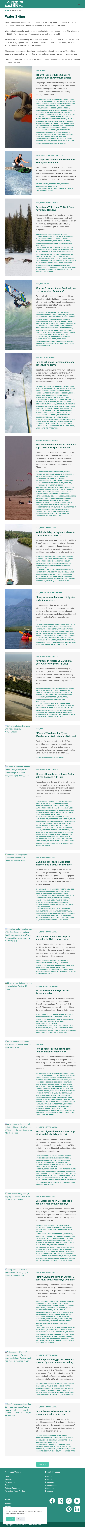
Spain (43, 269)
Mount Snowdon (48, 834)
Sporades (50, 1258)
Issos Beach (64, 1243)
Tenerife (52, 1341)
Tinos (48, 1260)
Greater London (48, 911)
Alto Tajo (39, 703)
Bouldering (70, 101)
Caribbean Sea (56, 969)
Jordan (56, 256)
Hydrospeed (40, 114)
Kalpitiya (44, 576)
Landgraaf (59, 498)
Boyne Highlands (50, 1169)
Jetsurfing (43, 117)
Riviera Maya (47, 974)
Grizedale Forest (48, 828)
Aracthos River (50, 1236)
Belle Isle (39, 1169)
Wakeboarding (56, 141)
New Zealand (54, 261)
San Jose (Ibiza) (46, 1032)
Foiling (66, 108)
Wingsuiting (62, 143)
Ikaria (45, 1243)
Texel (58, 507)
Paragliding (58, 123)
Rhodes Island (55, 1256)
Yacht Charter (48, 428)
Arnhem (48, 489)
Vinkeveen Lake (63, 511)
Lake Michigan (46, 1175)
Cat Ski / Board (41, 317)
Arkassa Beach (63, 1236)
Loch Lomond (59, 832)
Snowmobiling (50, 136)
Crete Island (51, 1238)
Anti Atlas (51, 247)
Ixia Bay (72, 1243)
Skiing (67, 132)
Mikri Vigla (63, 1251)
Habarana (40, 574)
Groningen (59, 496)
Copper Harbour (46, 1171)
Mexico (53, 971)
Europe (38, 188)
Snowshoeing (61, 136)
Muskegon (68, 1178)
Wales (70, 843)
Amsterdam (40, 489)
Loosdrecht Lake (42, 500)
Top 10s (42, 70)
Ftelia (51, 1240)
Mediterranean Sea (55, 710)
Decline (20, 1519)
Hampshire (40, 1336)
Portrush (48, 839)
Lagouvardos (55, 1247)
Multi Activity (59, 121)
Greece (69, 1240)
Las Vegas (59, 911)
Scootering (51, 130)
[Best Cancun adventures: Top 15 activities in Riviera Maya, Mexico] (18, 953)
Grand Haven (65, 1171)
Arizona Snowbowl (49, 1444)
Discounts (49, 1491)
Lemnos (44, 1249)
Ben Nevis (39, 817)
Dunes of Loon (65, 492)
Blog (37, 70)
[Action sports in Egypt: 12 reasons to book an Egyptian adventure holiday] (18, 1375)
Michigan (48, 1178)
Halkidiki (39, 1243)
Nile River (50, 1395)
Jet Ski (38, 184)
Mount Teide (69, 1338)
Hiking (42, 112)
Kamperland (49, 498)
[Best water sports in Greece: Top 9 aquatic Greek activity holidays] (18, 1228)
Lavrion (64, 1247)
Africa (38, 247)
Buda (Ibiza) (53, 1026)
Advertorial (40, 155)
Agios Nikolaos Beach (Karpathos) (59, 1234)
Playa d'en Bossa (57, 1030)
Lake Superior (58, 1175)
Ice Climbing (50, 114)
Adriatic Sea (40, 1327)
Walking (66, 141)
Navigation (69, 121)
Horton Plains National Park (55, 574)
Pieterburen (45, 505)
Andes (43, 247)
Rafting (39, 128)
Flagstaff (39, 1446)
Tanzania (49, 269)
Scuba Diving (62, 130)
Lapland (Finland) (51, 258)
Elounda (39, 1240)
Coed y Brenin (64, 819)
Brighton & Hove (42, 819)
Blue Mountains (45, 909)
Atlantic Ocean (41, 250)
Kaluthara (53, 576)
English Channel (54, 1334)
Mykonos (71, 1251)
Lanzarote (40, 258)
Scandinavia (57, 265)
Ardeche (63, 1327)
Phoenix (72, 1449)
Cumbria (64, 252)
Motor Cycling (60, 119)
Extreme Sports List (12, 1488)
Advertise (9, 1504)
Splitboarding (41, 139)
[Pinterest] (69, 1509)
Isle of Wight (47, 830)
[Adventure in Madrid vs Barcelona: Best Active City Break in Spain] (18, 686)
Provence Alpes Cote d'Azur (53, 917)
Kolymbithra (40, 1247)
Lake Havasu (60, 1446)
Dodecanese (61, 1238)
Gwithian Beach (62, 828)
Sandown (60, 839)
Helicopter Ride (42, 397)
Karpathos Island (42, 1245)
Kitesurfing (66, 117)
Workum (65, 513)
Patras (59, 1254)
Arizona (39, 1444)
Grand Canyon (49, 1446)
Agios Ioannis (41, 1234)
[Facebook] (52, 1501)
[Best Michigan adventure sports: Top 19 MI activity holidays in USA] (18, 1156)
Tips (41, 284)
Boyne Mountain (64, 1169)
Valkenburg (58, 509)
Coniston (42, 821)
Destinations (10, 1482)
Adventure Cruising (54, 99)
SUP (48, 139)
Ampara (49, 570)
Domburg (62, 489)
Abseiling (42, 99)
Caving (47, 106)
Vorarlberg (49, 1343)
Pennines (42, 836)
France (45, 188)
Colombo (61, 572)
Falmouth (63, 823)
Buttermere (53, 819)
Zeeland (48, 516)
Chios (38, 1238)
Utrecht (72, 507)
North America (65, 261)
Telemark (61, 139)
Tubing (38, 141)
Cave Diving (52, 961)
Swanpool (51, 843)
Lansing (67, 1175)
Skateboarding (49, 132)
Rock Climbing (55, 128)
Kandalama (62, 576)
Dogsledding (52, 108)
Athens (72, 1236)
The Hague (65, 507)
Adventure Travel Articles (15, 1491)
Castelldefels (65, 703)
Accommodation (51, 1485)
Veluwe (66, 509)
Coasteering (55, 106)
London (38, 834)
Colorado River (64, 1444)
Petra (61, 263)
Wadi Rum (50, 271)
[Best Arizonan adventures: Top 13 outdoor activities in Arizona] (18, 1429)
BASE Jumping (45, 101)
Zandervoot (40, 516)
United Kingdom (66, 269)
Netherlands (64, 500)
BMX (51, 101)
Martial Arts (41, 119)
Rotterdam (54, 505)
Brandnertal (41, 1332)
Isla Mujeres (68, 969)
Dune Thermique (53, 492)
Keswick (55, 830)
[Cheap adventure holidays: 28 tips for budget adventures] (18, 619)
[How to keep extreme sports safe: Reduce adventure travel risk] (18, 1080)
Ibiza (50, 1028)
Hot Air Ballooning (62, 112)
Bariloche (65, 250)
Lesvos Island (53, 1249)
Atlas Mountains (54, 250)
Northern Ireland (62, 834)
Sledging (47, 134)
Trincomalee (40, 581)
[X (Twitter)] (60, 1501)
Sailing (71, 128)
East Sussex (40, 823)
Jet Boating (67, 114)
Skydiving (39, 134)
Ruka (38, 265)
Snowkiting (40, 136)
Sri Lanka (71, 578)
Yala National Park (61, 581)
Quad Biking (69, 125)
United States (41, 271)
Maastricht (54, 500)
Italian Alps (63, 1336)
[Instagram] (69, 1501)
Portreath (40, 839)
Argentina (65, 247)
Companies (49, 1488)
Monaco (66, 913)
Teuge (53, 507)
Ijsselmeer (40, 498)
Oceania (44, 263)
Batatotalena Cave (43, 572)
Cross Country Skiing (60, 1080)
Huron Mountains (57, 1173)
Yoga (56, 428)
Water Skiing (52, 186)
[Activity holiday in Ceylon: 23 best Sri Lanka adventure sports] (18, 554)
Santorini (65, 1256)
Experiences (50, 1482)
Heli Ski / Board (60, 110)
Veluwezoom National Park (46, 511)
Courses (48, 1479)
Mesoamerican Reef (43, 971)
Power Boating (58, 125)
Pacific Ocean (53, 263)
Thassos (71, 1258)
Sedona (46, 1451)
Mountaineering (47, 121)
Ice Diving (59, 114)
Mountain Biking (53, 328)
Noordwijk (40, 502)
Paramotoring (69, 123)
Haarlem (66, 496)
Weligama (49, 581)
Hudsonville (45, 1173)
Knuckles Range (46, 578)
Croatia (62, 1332)
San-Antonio (58, 1032)
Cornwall (50, 821)
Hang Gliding (49, 110)
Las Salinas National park (63, 1028)
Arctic (57, 247)
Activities (8, 1479)
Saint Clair (62, 1182)
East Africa (40, 254)
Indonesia (44, 256)
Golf (43, 395)
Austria (43, 1330)
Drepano (70, 1238)
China (54, 909)
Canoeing (59, 103)
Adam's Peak (40, 570)
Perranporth (65, 836)
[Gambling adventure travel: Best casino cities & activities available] (18, 888)
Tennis (52, 424)
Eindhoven (40, 494)
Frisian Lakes (64, 494)
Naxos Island (41, 1254)
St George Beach (60, 1258)
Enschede (48, 494)
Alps (47, 1327)
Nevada (44, 915)
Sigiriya (64, 578)
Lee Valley (49, 832)
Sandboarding (41, 130)
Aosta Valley (55, 1327)
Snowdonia (58, 841)
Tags (7, 1485)
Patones (60, 712)
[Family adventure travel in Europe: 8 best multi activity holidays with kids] (18, 1308)
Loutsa (61, 1249)
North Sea (48, 502)
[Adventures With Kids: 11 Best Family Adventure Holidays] (18, 237)
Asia (71, 247)
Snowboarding (67, 134)
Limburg (67, 498)
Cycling (44, 108)
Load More (42, 1464)
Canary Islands (55, 252)
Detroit (57, 1171)
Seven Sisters (41, 841)
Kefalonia (54, 1245)
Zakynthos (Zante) (65, 1260)
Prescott (39, 1451)
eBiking (61, 108)
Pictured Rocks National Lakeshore (62, 1180)
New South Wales (53, 915)
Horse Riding (50, 112)
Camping (51, 103)
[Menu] (79, 4)
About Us (8, 1507)
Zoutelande (57, 516)
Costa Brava (69, 706)
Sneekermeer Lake (43, 507)
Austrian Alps (52, 1330)
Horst (73, 496)
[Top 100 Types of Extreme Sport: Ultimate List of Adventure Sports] (18, 107)
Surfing (53, 139)
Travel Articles (56, 155)
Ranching (45, 128)
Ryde (54, 839)
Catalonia (39, 706)
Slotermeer (64, 505)
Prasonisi (45, 1256)
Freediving (40, 110)
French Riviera (54, 188)
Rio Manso (68, 263)
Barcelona (55, 703)
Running (65, 128)
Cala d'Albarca (65, 1026)
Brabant (55, 489)
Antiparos (39, 1236)
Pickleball (40, 410)
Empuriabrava (41, 708)
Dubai (71, 252)
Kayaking (57, 117)
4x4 (37, 99)
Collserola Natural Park (54, 706)
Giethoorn (40, 496)
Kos (47, 1247)
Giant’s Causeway (48, 825)
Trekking (68, 139)
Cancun (39, 969)
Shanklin (50, 841)
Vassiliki (54, 1260)
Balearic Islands (42, 1026)
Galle (71, 572)
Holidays (48, 1476)
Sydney (41, 920)
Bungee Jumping (42, 103)
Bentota (54, 572)
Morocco (44, 261)
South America (52, 267)
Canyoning (67, 103)
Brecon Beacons (62, 817)
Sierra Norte (53, 717)
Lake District (64, 256)
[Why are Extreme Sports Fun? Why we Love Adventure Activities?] (18, 315)
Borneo (45, 252)
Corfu (43, 1238)
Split (46, 1341)
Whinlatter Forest (43, 845)
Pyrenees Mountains (54, 714)
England (48, 254)
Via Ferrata (45, 141)
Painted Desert (62, 1449)
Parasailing (40, 125)
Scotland (68, 839)
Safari (56, 239)
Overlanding (40, 123)
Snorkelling (56, 134)
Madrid (44, 710)
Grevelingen (49, 496)
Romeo (55, 1182)
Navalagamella (51, 712)
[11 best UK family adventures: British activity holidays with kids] (18, 807)
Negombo (57, 578)
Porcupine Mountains (44, 1182)
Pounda (39, 1256)
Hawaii (67, 254)
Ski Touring (60, 132)
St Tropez (49, 190)
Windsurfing (45, 143)
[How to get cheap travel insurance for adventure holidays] (18, 393)
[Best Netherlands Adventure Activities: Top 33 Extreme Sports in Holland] (18, 478)
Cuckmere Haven (61, 821)
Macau (44, 913)
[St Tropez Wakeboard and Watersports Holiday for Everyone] (18, 173)
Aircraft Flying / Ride (44, 1435)
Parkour (48, 125)
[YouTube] (77, 1501)
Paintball (50, 123)
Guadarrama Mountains (62, 708)
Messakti (54, 1251)
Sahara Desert (46, 265)
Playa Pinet (69, 1030)
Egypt (43, 1395)
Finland (62, 254)
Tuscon (62, 1451)
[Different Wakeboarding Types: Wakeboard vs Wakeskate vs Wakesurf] (18, 743)
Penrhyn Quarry (52, 836)
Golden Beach (59, 1240)
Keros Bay (62, 1245)
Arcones (46, 703)
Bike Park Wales (49, 817)
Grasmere (59, 825)
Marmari (68, 1249)
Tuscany (56, 269)
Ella (67, 572)
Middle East (63, 258)
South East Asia (65, 267)
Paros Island (51, 1254)
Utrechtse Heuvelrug (44, 509)
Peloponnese (68, 1254)
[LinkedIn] (77, 1509)
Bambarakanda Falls (64, 570)
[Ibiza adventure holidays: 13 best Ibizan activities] (18, 1009)
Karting (51, 117)
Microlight (50, 119)
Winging (54, 143)
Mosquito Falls (58, 1178)
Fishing (48, 234)
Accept (10, 1519)
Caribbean (46, 969)
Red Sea (57, 1395)
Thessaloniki (40, 1260)
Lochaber (68, 832)
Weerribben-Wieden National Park (49, 513)
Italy (50, 256)
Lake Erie (68, 1173)
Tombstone (54, 1451)
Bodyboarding (59, 101)
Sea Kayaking (63, 334)
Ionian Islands (53, 1243)
